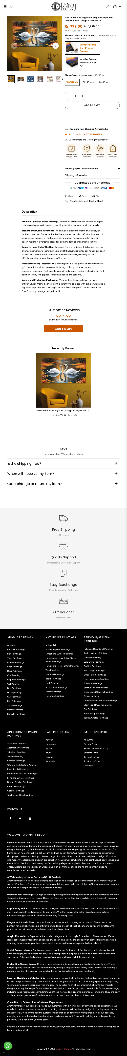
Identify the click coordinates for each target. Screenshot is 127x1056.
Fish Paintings (14, 701)
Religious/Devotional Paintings (98, 649)
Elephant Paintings (16, 679)
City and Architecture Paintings (22, 765)
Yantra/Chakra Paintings (96, 717)
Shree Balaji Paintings (94, 713)
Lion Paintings (14, 653)
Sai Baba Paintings (93, 683)
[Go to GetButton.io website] (8, 1052)
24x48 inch (104, 82)
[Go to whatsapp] (8, 1046)
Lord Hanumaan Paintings (96, 679)
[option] (34, 43)
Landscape (50, 744)
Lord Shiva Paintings (94, 661)
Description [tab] (29, 211)
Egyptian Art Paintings (18, 769)
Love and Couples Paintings (20, 777)
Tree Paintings (52, 670)
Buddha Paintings (92, 666)
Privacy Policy (90, 744)
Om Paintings (90, 709)
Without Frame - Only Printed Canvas (89, 48)
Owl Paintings (14, 696)
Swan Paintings (14, 705)
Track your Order (92, 761)
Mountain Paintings (54, 696)
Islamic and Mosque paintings (98, 704)
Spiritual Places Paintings (96, 687)
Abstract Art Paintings (18, 747)
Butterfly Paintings (16, 714)
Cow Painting (13, 675)
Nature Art (50, 645)
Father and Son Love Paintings (22, 773)
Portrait (49, 739)
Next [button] (55, 46)
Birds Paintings (14, 666)
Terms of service (91, 757)
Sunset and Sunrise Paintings (59, 653)
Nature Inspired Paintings (57, 649)
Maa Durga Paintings (94, 670)
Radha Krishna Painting (95, 653)
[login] (107, 6)
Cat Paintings (14, 683)
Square (48, 748)
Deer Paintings (14, 671)
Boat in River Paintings (56, 687)
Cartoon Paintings (16, 760)
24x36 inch (88, 82)
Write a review (63, 328)
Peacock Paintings (16, 649)
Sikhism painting (92, 696)
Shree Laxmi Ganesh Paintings (98, 692)
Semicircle (50, 761)
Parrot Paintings (15, 709)
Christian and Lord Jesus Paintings (100, 700)
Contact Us (89, 765)
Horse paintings (14, 692)
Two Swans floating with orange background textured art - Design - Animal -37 (63, 410)
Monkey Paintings (15, 662)
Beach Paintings (53, 678)
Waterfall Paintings (54, 674)
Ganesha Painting (92, 657)
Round (48, 752)
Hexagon (49, 757)
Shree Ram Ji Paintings (95, 674)
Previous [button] (14, 46)
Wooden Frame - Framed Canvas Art (88, 62)
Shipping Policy (91, 752)
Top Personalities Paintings (20, 795)
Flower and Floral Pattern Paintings (62, 665)
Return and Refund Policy (96, 748)
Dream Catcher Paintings (19, 782)
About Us (88, 739)
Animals (11, 645)
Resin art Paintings (16, 786)
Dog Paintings (14, 688)
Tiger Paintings (14, 658)
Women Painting (15, 756)
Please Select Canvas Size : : (85, 75)
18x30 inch (72, 82)
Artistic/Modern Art (16, 743)
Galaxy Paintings (15, 790)
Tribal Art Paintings (16, 752)
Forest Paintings (53, 691)
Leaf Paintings (52, 683)
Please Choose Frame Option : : (90, 37)
